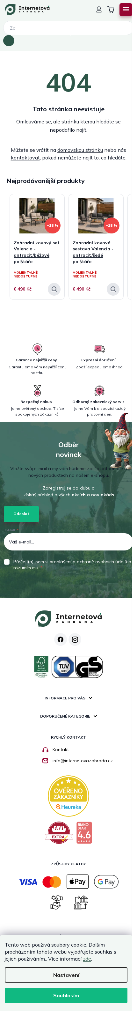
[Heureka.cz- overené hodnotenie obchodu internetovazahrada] (68, 796)
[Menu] (125, 9)
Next (126, 177)
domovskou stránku (80, 150)
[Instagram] (74, 639)
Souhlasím (66, 995)
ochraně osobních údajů (102, 562)
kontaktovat (25, 157)
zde (87, 959)
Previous (114, 177)
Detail (54, 289)
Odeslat (21, 513)
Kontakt (61, 749)
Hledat (8, 41)
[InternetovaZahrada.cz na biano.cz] (84, 835)
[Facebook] (60, 639)
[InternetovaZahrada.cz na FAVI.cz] (59, 835)
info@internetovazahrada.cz (83, 761)
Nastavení (66, 975)
